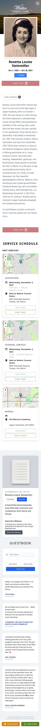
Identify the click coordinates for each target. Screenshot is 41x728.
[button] (20, 261)
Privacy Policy (15, 718)
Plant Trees (20, 312)
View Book (10, 499)
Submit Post (20, 569)
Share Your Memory (14, 532)
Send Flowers (20, 436)
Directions (20, 307)
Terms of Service (26, 718)
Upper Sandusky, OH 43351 (21, 425)
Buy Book (22, 499)
